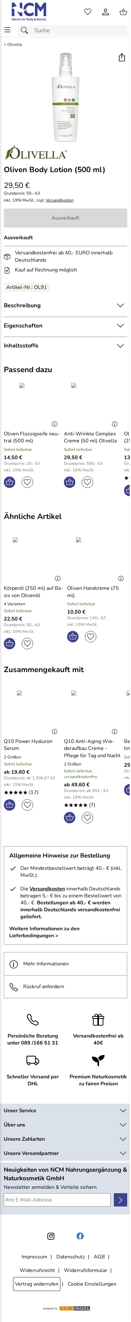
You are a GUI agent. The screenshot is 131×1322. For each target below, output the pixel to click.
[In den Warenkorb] (9, 482)
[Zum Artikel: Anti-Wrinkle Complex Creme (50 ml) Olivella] (92, 404)
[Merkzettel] (88, 12)
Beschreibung (22, 305)
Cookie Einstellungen (92, 1284)
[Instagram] (51, 1236)
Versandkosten (59, 200)
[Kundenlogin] (105, 12)
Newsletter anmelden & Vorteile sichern (50, 1187)
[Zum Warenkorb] (123, 12)
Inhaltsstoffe (21, 345)
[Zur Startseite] (29, 12)
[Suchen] (26, 30)
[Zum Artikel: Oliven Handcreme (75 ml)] (97, 558)
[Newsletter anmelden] (120, 1200)
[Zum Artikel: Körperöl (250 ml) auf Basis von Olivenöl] (34, 558)
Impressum (34, 1256)
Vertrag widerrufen (37, 1284)
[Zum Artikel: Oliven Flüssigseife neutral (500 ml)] (32, 404)
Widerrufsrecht (37, 1270)
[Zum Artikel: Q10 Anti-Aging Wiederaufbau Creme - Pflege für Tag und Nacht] (92, 711)
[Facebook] (80, 1236)
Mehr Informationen (46, 963)
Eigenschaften (23, 325)
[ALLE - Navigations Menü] (7, 29)
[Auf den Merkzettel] (27, 482)
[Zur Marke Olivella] (35, 152)
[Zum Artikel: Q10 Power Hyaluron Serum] (32, 711)
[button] (121, 58)
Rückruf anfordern (43, 986)
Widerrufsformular (85, 1270)
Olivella (14, 44)
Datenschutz (70, 1256)
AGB (99, 1256)
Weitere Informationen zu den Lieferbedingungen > (44, 932)
